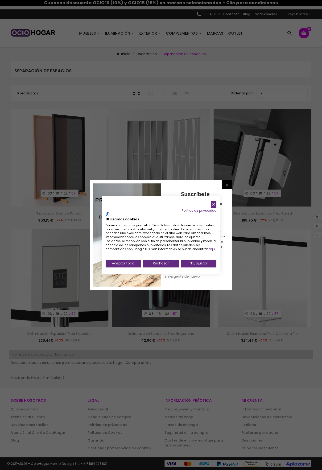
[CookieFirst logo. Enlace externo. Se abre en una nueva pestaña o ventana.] (107, 214)
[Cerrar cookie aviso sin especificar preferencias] (213, 204)
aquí (212, 249)
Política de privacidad (199, 210)
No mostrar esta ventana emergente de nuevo (186, 274)
